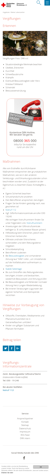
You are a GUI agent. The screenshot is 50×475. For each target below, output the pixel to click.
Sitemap (25, 425)
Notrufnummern (34, 223)
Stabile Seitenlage (14, 268)
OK (41, 467)
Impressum (25, 431)
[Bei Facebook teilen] (11, 348)
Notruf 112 (11, 209)
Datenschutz (25, 428)
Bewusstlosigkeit (16, 255)
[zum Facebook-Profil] (24, 458)
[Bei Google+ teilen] (18, 348)
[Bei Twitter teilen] (5, 348)
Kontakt (25, 421)
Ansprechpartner (25, 418)
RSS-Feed (25, 435)
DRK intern (25, 438)
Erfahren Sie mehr (7, 473)
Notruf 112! (8, 390)
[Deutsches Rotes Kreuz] (8, 5)
